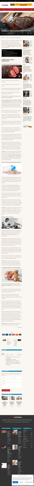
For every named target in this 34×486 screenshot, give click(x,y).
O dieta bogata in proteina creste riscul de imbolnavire (10, 55)
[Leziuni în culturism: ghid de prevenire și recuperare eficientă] (26, 43)
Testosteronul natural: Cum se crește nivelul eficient (11, 403)
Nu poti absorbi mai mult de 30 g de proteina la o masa (10, 52)
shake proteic (14, 189)
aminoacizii (19, 135)
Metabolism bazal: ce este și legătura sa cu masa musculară (19, 403)
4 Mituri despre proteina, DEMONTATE (8, 51)
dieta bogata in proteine (5, 243)
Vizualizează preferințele (28, 482)
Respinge (21, 482)
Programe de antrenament (27, 439)
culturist (6, 92)
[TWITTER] (7, 334)
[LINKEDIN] (10, 334)
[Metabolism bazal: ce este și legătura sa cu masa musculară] (26, 77)
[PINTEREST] (13, 334)
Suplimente (27, 447)
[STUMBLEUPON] (17, 334)
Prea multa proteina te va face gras (8, 54)
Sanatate (27, 443)
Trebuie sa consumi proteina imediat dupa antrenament (10, 53)
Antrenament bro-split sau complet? (9, 342)
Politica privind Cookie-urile (18, 484)
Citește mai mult (29, 54)
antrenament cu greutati (11, 245)
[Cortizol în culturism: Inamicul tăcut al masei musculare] (26, 110)
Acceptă (15, 482)
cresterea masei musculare (8, 233)
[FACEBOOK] (3, 334)
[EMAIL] (20, 334)
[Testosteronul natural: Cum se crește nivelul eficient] (26, 60)
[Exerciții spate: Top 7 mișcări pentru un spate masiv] (26, 94)
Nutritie (27, 434)
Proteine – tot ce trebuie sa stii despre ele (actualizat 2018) (9, 434)
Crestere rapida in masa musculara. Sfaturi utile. (9, 467)
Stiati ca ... (27, 445)
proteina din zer (16, 117)
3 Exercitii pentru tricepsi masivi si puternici (15, 342)
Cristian (7, 354)
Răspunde (19, 354)
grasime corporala (8, 255)
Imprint (29, 484)
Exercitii (27, 432)
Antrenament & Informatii (27, 431)
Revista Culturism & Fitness (27, 441)
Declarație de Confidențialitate (25, 484)
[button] (32, 475)
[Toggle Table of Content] (20, 50)
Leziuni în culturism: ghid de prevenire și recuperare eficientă (4, 403)
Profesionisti (27, 436)
